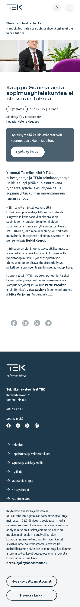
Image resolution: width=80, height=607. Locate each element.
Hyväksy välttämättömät (32, 581)
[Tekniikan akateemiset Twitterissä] (27, 425)
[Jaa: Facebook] (14, 323)
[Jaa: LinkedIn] (25, 323)
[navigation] (69, 8)
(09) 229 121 (14, 409)
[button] (56, 8)
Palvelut (17, 445)
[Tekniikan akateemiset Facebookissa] (8, 425)
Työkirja (17, 471)
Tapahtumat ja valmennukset (31, 454)
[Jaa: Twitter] (37, 323)
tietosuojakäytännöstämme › (26, 563)
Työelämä (17, 109)
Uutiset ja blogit (29, 23)
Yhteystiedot (20, 489)
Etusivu (11, 23)
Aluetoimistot (21, 498)
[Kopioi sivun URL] (48, 323)
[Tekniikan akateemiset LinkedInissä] (18, 425)
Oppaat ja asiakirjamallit (27, 463)
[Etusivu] (14, 8)
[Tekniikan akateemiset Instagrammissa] (37, 425)
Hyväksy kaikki (31, 595)
